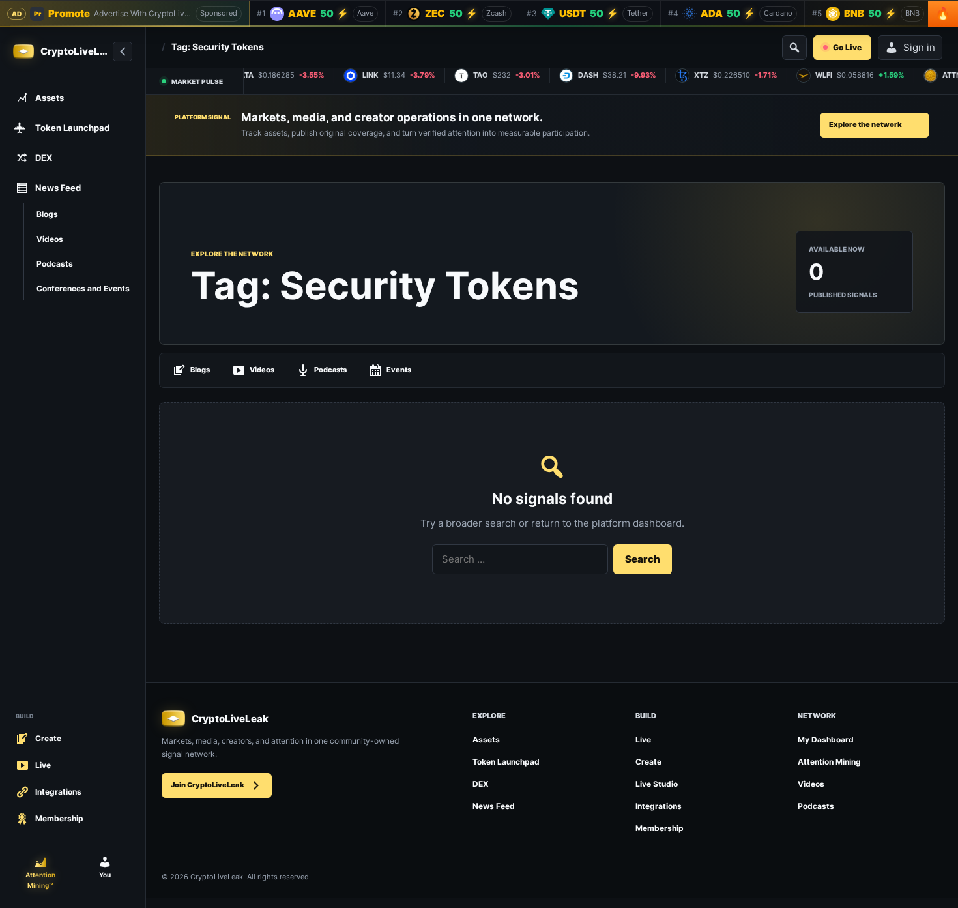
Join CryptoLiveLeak (207, 784)
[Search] (794, 47)
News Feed (493, 806)
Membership (659, 828)
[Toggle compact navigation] (122, 51)
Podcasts (330, 369)
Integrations (658, 806)
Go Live (847, 47)
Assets (486, 739)
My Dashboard (826, 739)
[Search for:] (520, 559)
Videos (262, 369)
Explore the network (865, 124)
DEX (480, 784)
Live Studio (656, 784)
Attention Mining (829, 762)
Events (398, 369)
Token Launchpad (506, 762)
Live (643, 739)
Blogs (200, 369)
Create (648, 762)
